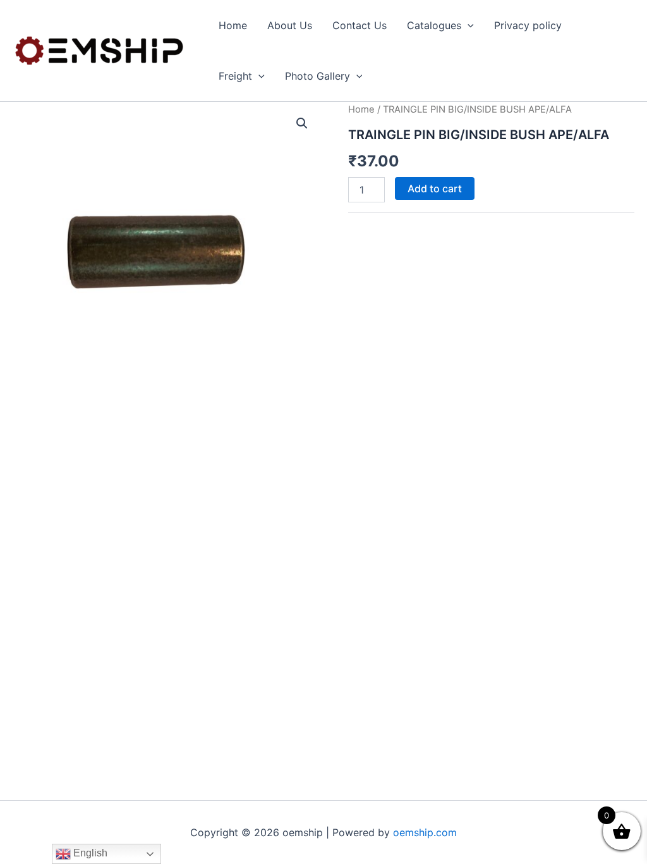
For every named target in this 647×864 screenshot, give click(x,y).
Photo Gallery (317, 76)
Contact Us (359, 25)
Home (233, 25)
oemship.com (425, 832)
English (89, 853)
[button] (467, 25)
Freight (235, 76)
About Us (289, 25)
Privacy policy (528, 25)
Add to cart (435, 188)
